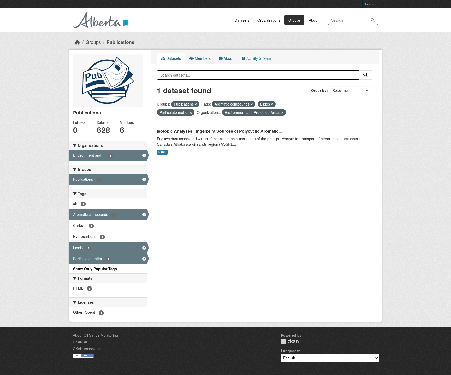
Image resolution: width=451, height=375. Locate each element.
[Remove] (196, 104)
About (313, 20)
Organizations (268, 20)
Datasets (242, 20)
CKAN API (81, 341)
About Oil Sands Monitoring (95, 335)
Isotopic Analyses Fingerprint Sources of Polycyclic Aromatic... (219, 131)
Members (202, 58)
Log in (370, 4)
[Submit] (372, 20)
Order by (319, 90)
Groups (294, 20)
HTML (162, 152)
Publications (120, 42)
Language (290, 350)
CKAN (290, 341)
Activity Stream (258, 58)
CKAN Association (88, 348)
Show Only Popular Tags (95, 268)
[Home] (77, 42)
